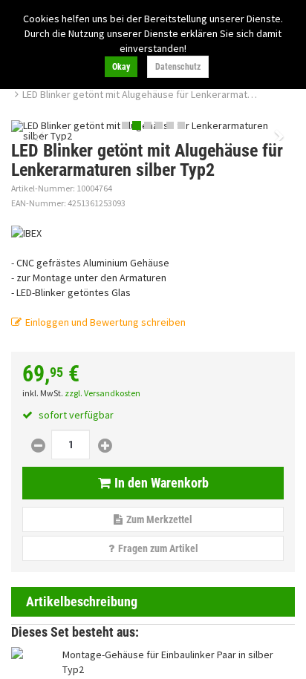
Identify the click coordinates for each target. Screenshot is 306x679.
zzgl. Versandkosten (102, 392)
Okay (121, 67)
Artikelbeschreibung (81, 601)
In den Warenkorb (161, 483)
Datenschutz (178, 67)
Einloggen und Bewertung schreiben (105, 322)
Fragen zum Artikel (158, 548)
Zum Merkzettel (159, 519)
